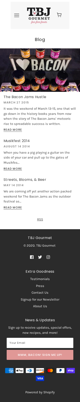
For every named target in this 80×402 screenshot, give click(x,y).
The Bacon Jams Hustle (25, 96)
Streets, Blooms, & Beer (25, 179)
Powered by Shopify (40, 392)
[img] (32, 256)
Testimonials (40, 279)
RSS (40, 219)
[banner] (38, 15)
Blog (40, 39)
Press (40, 286)
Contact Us (40, 293)
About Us (40, 306)
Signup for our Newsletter (40, 299)
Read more (13, 130)
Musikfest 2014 (17, 140)
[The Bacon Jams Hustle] (40, 71)
